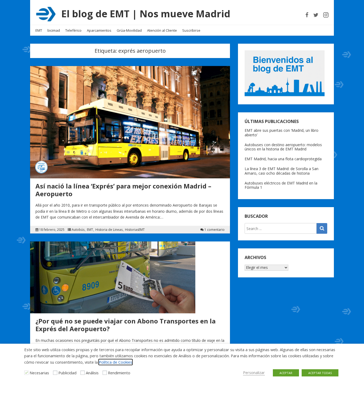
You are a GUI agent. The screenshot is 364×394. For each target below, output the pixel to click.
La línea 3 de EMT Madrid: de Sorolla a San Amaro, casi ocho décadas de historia (281, 171)
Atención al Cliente (162, 30)
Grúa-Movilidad (129, 30)
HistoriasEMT (135, 230)
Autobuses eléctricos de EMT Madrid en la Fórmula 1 (281, 185)
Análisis (92, 372)
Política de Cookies (115, 362)
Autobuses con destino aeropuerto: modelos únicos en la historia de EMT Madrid (283, 147)
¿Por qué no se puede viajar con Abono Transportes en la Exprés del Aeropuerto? (125, 325)
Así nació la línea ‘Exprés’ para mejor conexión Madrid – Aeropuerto (123, 190)
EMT (38, 30)
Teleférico (73, 30)
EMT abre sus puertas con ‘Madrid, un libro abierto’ (281, 132)
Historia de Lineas (109, 230)
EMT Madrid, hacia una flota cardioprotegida (283, 158)
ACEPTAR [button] (286, 373)
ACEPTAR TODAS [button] (320, 373)
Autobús (78, 230)
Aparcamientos (99, 30)
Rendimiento (119, 372)
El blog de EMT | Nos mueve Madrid (145, 13)
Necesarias (39, 372)
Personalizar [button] (254, 372)
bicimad (53, 30)
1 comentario (214, 230)
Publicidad (67, 372)
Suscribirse (191, 30)
